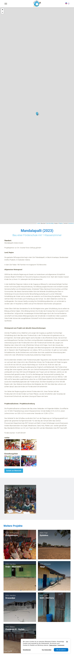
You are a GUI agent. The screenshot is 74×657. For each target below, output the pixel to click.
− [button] (2, 12)
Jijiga (42, 567)
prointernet (71, 223)
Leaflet (38, 223)
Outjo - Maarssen (13, 567)
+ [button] (2, 9)
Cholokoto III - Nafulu (14, 629)
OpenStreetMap (50, 223)
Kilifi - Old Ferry (47, 598)
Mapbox (61, 223)
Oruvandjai (10, 598)
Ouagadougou (11, 535)
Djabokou (44, 535)
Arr (7, 490)
